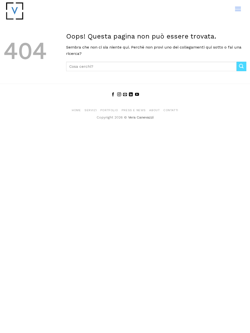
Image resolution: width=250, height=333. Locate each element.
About (154, 110)
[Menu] (237, 9)
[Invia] (241, 66)
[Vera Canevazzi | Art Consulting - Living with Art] (25, 11)
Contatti (170, 110)
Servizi (90, 110)
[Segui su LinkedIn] (131, 94)
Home (76, 110)
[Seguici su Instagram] (119, 94)
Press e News (134, 110)
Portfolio (109, 110)
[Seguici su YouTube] (137, 94)
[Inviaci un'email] (125, 94)
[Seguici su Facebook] (113, 94)
